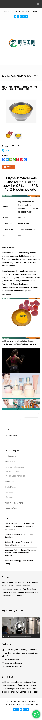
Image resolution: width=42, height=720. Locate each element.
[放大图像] (21, 94)
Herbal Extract (13, 146)
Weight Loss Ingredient (15, 476)
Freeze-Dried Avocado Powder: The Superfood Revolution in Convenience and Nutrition (20, 526)
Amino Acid (10, 497)
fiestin (11, 247)
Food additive (10, 456)
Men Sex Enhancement (15, 467)
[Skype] (23, 16)
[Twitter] (15, 16)
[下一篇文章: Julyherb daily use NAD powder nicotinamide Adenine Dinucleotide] (21, 420)
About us (7, 11)
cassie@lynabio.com (13, 663)
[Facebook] (18, 16)
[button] (19, 626)
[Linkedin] (21, 16)
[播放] (4, 636)
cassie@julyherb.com (13, 666)
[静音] (28, 636)
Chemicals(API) (11, 508)
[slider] (20, 636)
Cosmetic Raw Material (14, 503)
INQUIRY (10, 167)
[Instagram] (26, 16)
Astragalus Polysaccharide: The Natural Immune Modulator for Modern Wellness (20, 553)
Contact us (17, 11)
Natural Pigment (11, 482)
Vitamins (9, 493)
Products (25, 11)
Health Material (23, 146)
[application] (21, 627)
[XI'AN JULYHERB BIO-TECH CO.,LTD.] (21, 60)
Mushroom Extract (13, 471)
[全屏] (31, 636)
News (24, 702)
